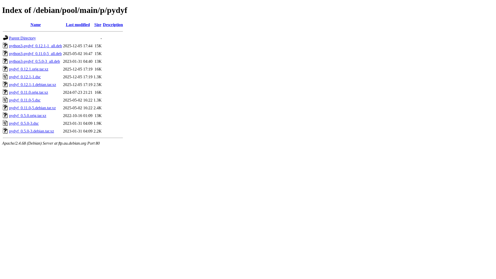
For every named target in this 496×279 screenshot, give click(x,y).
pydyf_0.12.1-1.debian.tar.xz (32, 84)
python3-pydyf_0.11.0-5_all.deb (35, 53)
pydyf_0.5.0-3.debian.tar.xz (31, 131)
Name (35, 24)
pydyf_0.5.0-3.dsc (24, 123)
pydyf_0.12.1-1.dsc (25, 77)
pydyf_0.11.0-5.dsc (25, 100)
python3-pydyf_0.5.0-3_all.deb (34, 61)
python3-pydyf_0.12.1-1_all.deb (35, 46)
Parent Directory (22, 38)
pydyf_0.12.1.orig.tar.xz (28, 69)
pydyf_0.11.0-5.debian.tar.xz (32, 108)
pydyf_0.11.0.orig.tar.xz (28, 92)
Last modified (78, 24)
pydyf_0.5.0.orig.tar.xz (27, 115)
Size (97, 24)
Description (113, 24)
